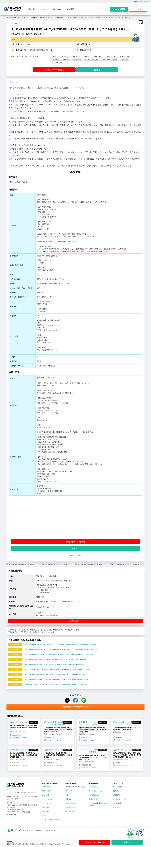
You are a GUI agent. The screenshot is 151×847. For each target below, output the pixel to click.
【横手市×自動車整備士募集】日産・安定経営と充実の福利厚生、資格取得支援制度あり (53, 664)
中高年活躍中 (70, 807)
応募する (97, 70)
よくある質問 (69, 9)
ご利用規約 (116, 795)
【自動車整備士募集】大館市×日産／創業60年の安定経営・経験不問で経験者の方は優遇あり (55, 684)
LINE (83, 700)
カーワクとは (44, 9)
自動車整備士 (59, 18)
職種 (81, 50)
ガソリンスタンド (48, 799)
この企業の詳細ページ (75, 621)
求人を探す (32, 9)
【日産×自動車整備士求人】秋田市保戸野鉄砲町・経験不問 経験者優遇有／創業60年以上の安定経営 (58, 654)
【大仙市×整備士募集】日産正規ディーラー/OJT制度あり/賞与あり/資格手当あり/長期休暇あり (23, 755)
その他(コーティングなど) (51, 820)
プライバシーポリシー (120, 799)
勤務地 (18, 50)
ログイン (138, 9)
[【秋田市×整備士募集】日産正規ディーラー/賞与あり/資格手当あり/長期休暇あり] (24, 722)
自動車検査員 (46, 791)
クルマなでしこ (94, 787)
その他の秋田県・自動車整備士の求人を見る (75, 707)
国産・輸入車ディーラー (73, 803)
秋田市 (50, 18)
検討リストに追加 (75, 556)
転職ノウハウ (57, 9)
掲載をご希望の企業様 (141, 1)
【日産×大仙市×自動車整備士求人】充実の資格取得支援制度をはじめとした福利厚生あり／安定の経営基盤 (60, 649)
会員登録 (118, 9)
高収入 (67, 795)
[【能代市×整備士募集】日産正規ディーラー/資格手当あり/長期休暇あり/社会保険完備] (58, 750)
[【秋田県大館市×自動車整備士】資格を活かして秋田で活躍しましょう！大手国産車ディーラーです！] (58, 724)
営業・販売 (46, 807)
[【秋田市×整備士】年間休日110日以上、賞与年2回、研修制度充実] (127, 724)
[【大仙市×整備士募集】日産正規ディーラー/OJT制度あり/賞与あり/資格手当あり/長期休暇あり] (24, 750)
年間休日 (84, 44)
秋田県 (42, 18)
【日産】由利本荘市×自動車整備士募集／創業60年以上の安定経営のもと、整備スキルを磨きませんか (58, 659)
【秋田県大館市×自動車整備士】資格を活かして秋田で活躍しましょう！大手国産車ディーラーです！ (58, 730)
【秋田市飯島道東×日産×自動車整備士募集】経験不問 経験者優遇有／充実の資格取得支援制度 (56, 669)
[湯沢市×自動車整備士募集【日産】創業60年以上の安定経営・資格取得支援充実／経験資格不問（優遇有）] (127, 750)
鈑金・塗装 (46, 795)
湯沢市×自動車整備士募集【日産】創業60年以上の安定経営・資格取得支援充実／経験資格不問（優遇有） (59, 644)
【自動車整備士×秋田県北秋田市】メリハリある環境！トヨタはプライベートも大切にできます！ (92, 757)
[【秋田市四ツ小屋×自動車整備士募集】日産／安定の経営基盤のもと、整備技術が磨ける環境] (93, 724)
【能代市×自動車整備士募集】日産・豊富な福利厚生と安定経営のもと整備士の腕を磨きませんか (56, 679)
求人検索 (34, 18)
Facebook (75, 700)
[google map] (75, 517)
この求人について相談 (54, 70)
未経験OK (68, 791)
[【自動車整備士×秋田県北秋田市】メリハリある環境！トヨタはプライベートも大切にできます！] (93, 751)
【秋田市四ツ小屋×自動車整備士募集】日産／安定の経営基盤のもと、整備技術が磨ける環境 (55, 674)
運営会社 (116, 791)
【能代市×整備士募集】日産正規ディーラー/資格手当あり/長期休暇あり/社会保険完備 (58, 755)
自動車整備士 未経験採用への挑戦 (98, 803)
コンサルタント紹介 (96, 791)
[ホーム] (15, 786)
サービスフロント (48, 803)
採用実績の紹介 (94, 795)
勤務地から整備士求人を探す (75, 787)
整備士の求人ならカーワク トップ (17, 18)
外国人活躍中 (70, 811)
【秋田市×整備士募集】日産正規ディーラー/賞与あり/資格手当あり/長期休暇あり (23, 727)
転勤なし (68, 799)
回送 (43, 815)
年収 (17, 44)
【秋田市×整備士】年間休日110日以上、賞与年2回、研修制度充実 (127, 729)
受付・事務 (46, 811)
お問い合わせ (117, 807)
